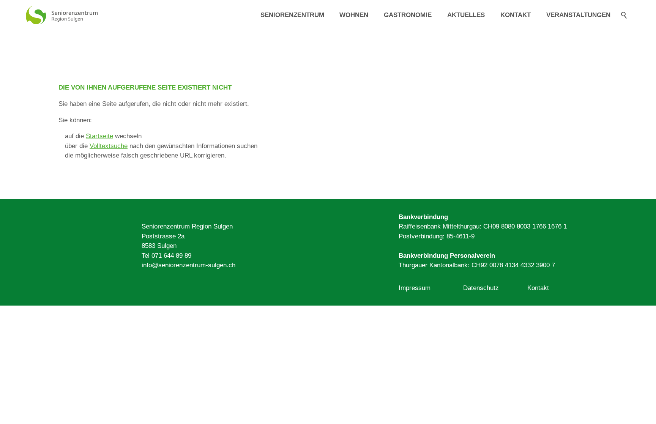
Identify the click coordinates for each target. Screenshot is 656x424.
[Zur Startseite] (62, 15)
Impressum (414, 288)
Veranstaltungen (578, 15)
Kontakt (515, 15)
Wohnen (353, 15)
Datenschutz (481, 288)
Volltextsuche (109, 146)
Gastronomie (408, 15)
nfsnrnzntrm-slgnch (189, 265)
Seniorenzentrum (292, 15)
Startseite (99, 136)
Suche (624, 15)
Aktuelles (466, 15)
